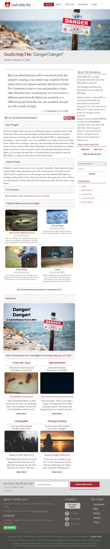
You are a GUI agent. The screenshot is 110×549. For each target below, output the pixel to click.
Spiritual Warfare (57, 362)
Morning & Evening (57, 421)
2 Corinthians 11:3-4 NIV (56, 111)
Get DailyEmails (72, 506)
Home (96, 522)
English (83, 186)
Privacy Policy (94, 489)
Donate (10, 527)
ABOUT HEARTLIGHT (16, 499)
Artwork (83, 4)
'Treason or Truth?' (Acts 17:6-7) (21, 455)
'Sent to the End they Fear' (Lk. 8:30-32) (57, 396)
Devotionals (99, 504)
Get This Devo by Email (22, 118)
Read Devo (21, 414)
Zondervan (81, 112)
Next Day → (99, 149)
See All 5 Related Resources (39, 290)
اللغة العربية (85, 198)
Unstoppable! (21, 421)
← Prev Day (84, 149)
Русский (84, 202)
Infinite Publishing (39, 511)
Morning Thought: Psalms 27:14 (57, 455)
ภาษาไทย (84, 194)
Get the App (75, 519)
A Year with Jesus (21, 362)
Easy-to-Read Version (55, 540)
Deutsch (83, 190)
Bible (58, 4)
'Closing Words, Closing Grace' (21, 396)
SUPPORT (9, 515)
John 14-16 (33, 152)
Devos (49, 4)
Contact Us (74, 524)
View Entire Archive (92, 154)
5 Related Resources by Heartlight (23, 203)
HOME (94, 4)
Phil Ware (81, 93)
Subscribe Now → (84, 484)
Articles (69, 4)
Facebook (74, 513)
